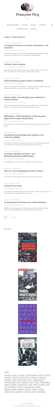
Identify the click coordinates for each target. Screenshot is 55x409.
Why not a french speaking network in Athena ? (24, 171)
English (19, 380)
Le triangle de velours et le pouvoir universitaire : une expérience (26, 46)
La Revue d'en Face (22, 384)
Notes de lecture (22, 29)
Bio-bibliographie (12, 25)
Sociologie (41, 389)
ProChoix (38, 387)
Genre (18, 382)
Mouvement (20, 387)
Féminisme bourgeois (38, 380)
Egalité (14, 380)
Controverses (8, 380)
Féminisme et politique (10, 382)
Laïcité (30, 384)
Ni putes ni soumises (29, 387)
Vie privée (32, 392)
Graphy (31, 406)
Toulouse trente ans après (14, 64)
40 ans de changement (31, 375)
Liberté (35, 384)
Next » (14, 217)
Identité (37, 382)
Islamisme (13, 384)
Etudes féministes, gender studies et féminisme (23, 81)
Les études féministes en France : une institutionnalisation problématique (19, 155)
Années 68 (40, 375)
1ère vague (14, 375)
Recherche (28, 389)
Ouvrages (24, 25)
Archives (33, 29)
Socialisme (34, 389)
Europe (30, 380)
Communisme (33, 377)
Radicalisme (21, 389)
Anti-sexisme (8, 377)
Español (24, 380)
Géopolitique (25, 382)
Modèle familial (12, 387)
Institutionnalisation (45, 382)
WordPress (22, 406)
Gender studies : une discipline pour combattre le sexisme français (24, 98)
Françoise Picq (27, 14)
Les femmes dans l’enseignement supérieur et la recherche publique (24, 136)
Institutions (7, 384)
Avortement (15, 377)
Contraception (42, 377)
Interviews (42, 25)
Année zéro (47, 375)
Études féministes (16, 43)
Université (26, 392)
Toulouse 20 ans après (13, 186)
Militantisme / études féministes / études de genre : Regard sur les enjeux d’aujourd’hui (25, 117)
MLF (6, 387)
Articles (33, 25)
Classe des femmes (24, 377)
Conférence (7, 43)
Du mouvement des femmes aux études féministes (25, 202)
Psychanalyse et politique (11, 389)
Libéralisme (42, 384)
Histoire (31, 382)
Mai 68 (47, 384)
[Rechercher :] (52, 25)
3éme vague (21, 375)
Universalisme (19, 392)
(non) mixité (7, 375)
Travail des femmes (9, 392)
